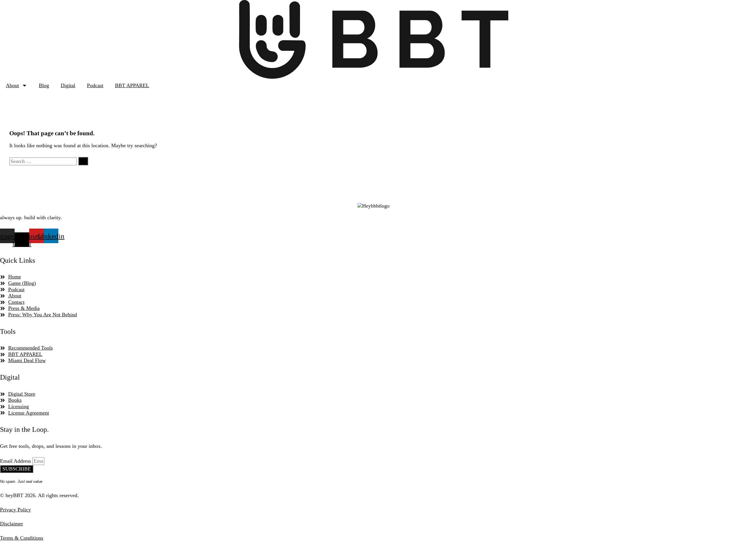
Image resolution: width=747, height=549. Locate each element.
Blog (44, 85)
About (12, 85)
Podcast (95, 85)
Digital (68, 85)
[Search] (83, 161)
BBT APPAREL (132, 85)
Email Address (16, 461)
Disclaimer (11, 524)
